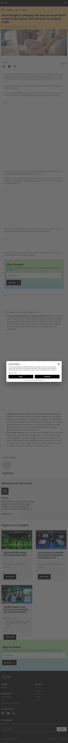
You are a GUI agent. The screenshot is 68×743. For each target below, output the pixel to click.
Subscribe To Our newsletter (45, 736)
